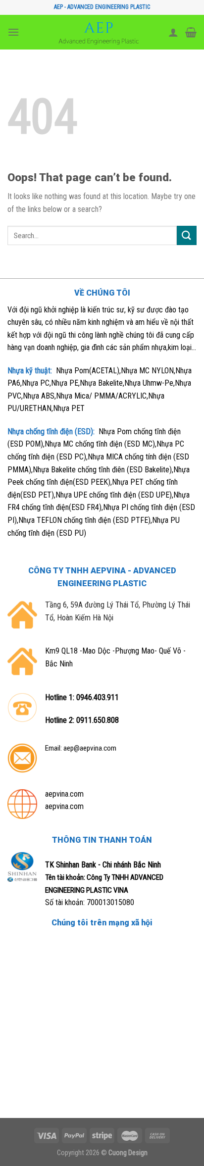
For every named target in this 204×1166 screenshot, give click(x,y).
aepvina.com (64, 794)
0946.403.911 (97, 697)
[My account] (173, 32)
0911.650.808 (97, 720)
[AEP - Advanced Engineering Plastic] (98, 32)
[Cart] (191, 32)
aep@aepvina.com (89, 748)
